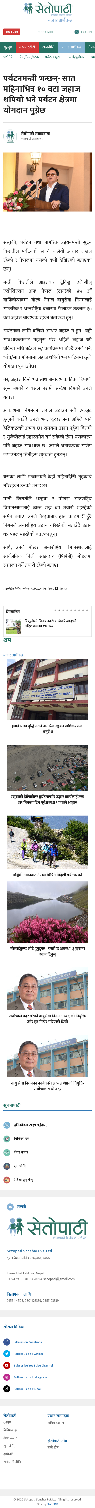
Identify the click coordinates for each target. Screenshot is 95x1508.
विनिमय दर (10, 1430)
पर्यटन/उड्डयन (53, 57)
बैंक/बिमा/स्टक (29, 57)
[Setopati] (47, 1228)
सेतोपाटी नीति (12, 1462)
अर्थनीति (8, 57)
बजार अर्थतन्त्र (71, 47)
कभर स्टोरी (27, 47)
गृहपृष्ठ (7, 1422)
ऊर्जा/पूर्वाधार (76, 57)
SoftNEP (52, 1504)
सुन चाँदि (9, 1446)
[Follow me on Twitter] (16, 139)
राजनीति (48, 47)
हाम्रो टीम (53, 1448)
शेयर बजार (10, 1438)
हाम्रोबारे (8, 1454)
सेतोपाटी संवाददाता (35, 134)
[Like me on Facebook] (12, 142)
